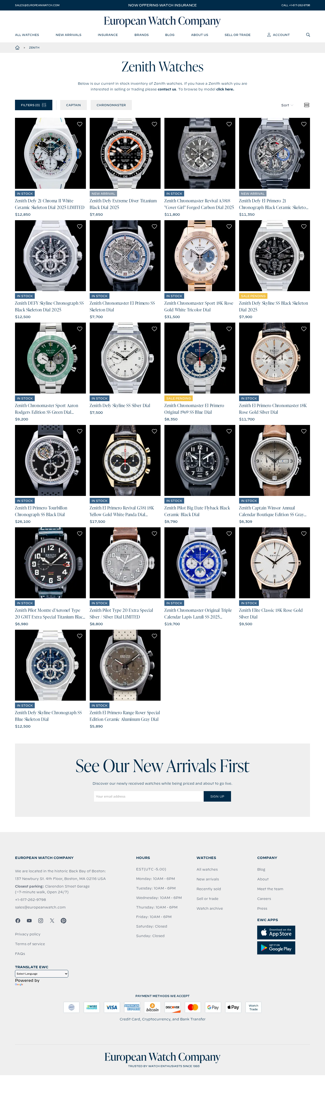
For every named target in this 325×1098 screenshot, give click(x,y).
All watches (207, 869)
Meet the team (270, 889)
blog (169, 34)
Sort (285, 105)
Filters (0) (30, 105)
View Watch (50, 153)
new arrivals (68, 34)
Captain (73, 105)
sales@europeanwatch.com (37, 5)
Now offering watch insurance (162, 5)
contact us (167, 89)
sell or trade (238, 34)
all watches (27, 34)
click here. (225, 89)
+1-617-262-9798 (30, 900)
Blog (261, 869)
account (281, 34)
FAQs (20, 954)
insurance (108, 34)
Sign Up (217, 796)
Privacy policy (27, 934)
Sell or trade (207, 899)
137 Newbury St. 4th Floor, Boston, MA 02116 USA (60, 879)
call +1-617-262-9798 (295, 5)
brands (141, 34)
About (263, 879)
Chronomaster (111, 105)
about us (199, 34)
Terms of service (30, 944)
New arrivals (208, 879)
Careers (264, 899)
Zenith (34, 47)
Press (262, 908)
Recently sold (209, 889)
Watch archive (210, 908)
